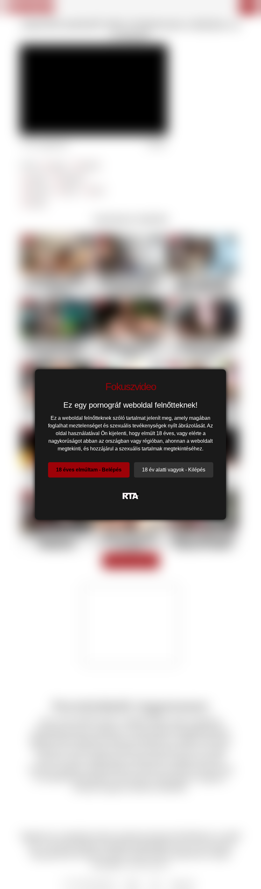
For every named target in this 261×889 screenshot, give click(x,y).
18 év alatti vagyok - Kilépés (173, 469)
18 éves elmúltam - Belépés (89, 469)
